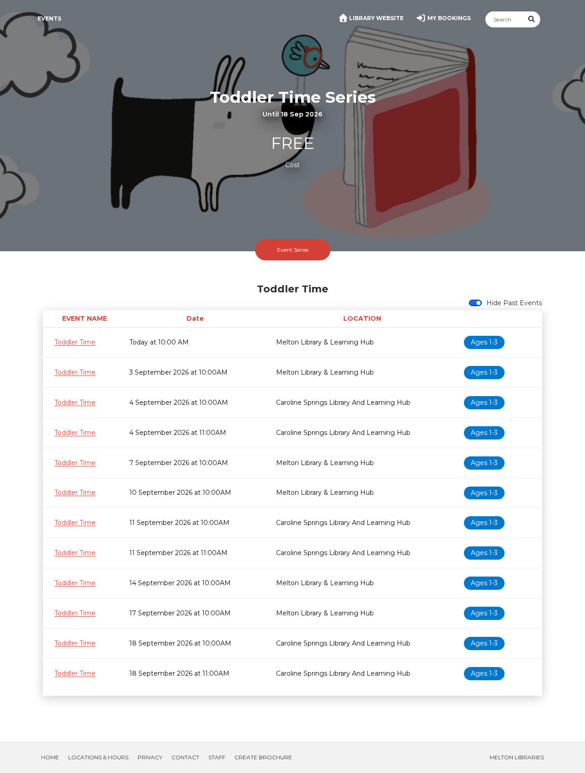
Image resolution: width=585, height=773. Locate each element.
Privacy (150, 757)
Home (50, 757)
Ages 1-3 (484, 342)
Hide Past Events (514, 303)
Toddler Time (75, 342)
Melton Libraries (516, 757)
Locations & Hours (98, 757)
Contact (185, 757)
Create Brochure (263, 757)
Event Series (292, 249)
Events (49, 18)
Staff (216, 757)
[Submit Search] (532, 19)
